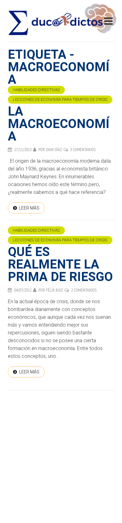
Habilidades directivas (36, 89)
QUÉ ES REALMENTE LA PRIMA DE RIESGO (60, 264)
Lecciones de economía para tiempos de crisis (60, 99)
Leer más (29, 207)
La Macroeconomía (58, 124)
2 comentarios (84, 290)
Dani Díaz (54, 149)
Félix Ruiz (54, 290)
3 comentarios (83, 149)
